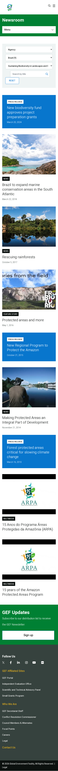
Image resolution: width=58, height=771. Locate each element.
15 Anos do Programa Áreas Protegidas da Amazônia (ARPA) (27, 527)
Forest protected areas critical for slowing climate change (28, 452)
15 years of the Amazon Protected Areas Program (22, 592)
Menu (7, 30)
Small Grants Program (13, 695)
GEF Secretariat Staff (12, 711)
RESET (12, 80)
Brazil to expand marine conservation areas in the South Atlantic (27, 189)
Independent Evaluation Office (16, 684)
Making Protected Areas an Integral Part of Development (25, 420)
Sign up (28, 635)
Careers (6, 735)
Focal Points (8, 729)
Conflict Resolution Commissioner (19, 717)
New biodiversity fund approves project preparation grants (24, 112)
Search (49, 5)
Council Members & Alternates (17, 723)
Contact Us (8, 748)
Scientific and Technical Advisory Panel (21, 689)
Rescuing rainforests (18, 257)
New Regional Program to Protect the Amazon (27, 348)
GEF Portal (7, 678)
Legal (5, 740)
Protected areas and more (23, 320)
